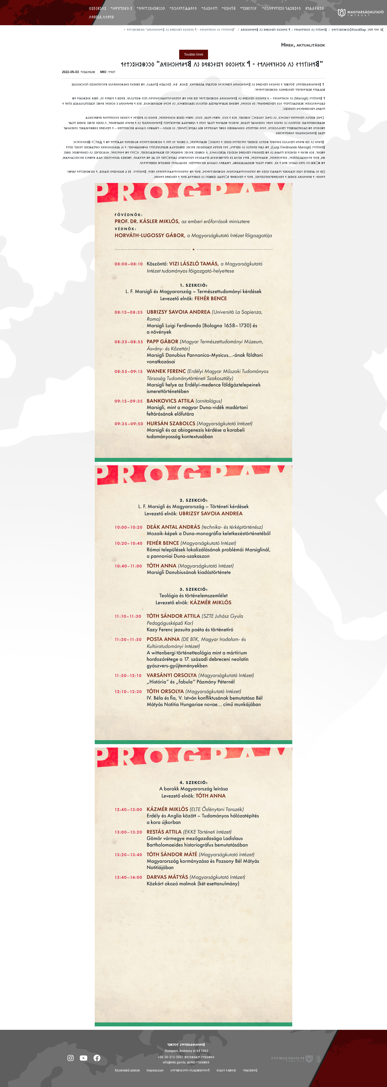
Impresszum (155, 1070)
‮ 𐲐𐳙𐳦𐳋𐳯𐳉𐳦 (250, 8)
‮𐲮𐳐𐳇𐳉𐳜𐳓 (210, 8)
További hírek (193, 54)
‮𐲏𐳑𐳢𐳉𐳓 (230, 8)
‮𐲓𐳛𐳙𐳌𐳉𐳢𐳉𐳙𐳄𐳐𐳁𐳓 (152, 8)
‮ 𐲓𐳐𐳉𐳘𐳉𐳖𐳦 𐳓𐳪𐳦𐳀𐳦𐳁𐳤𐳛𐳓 (283, 8)
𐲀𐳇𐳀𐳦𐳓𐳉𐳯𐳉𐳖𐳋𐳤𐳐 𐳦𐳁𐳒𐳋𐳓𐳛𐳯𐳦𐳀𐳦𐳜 (190, 1070)
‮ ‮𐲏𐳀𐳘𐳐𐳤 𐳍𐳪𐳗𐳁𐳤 (102, 17)
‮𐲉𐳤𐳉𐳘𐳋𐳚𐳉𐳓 (97, 8)
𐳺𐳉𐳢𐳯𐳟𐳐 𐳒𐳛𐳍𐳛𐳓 (226, 1070)
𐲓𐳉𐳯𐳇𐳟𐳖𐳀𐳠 (314, 8)
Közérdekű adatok (127, 1070)
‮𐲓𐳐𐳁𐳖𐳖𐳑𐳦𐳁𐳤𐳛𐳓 (184, 8)
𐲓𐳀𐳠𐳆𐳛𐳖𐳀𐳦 (250, 1070)
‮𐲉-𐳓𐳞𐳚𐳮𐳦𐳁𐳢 (122, 8)
